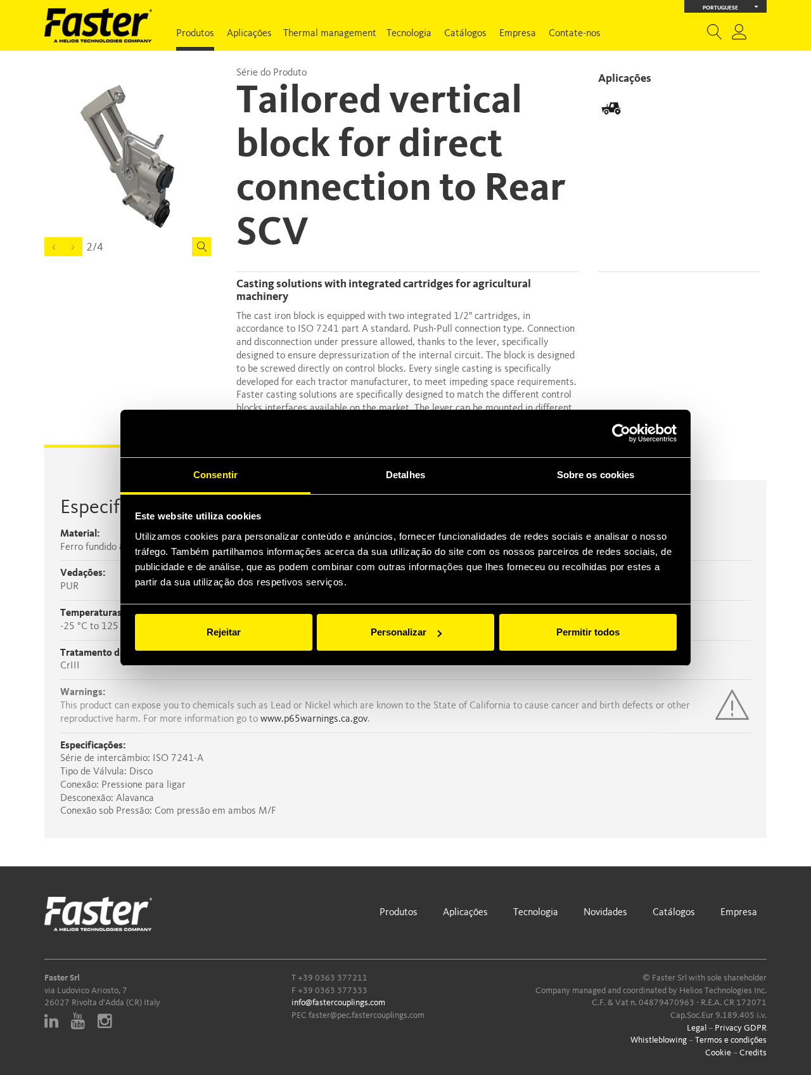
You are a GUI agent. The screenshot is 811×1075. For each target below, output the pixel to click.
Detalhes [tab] (405, 474)
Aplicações (249, 34)
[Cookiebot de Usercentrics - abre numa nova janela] (621, 433)
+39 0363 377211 (332, 978)
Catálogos (465, 34)
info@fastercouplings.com (338, 1002)
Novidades (605, 913)
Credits (753, 1052)
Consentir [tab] (215, 474)
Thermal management (329, 34)
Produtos (195, 34)
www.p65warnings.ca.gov (313, 719)
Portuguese (720, 8)
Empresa (517, 34)
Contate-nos (575, 34)
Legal (696, 1028)
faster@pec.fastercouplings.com (367, 1015)
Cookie (718, 1052)
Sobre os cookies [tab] (596, 474)
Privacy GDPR (741, 1028)
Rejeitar (224, 632)
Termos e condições (731, 1040)
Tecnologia (408, 34)
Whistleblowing (658, 1040)
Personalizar (398, 632)
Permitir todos (588, 632)
